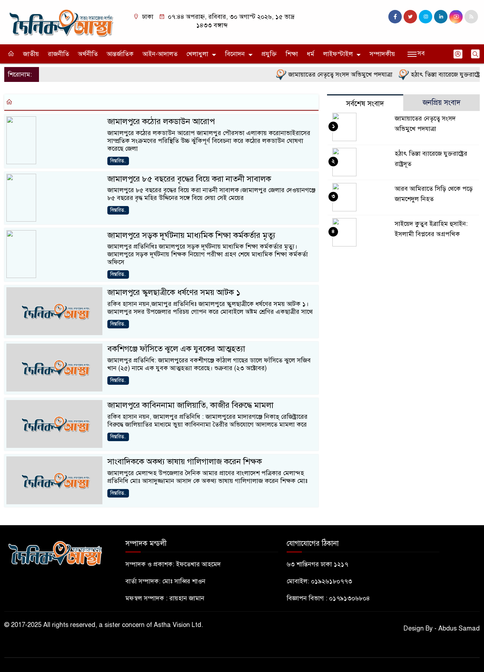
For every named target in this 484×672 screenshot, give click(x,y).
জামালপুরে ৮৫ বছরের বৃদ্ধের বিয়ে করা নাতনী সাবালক (189, 179)
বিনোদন (235, 54)
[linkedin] (441, 16)
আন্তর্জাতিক (120, 54)
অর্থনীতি (88, 54)
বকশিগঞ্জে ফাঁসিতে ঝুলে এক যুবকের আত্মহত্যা (176, 349)
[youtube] (456, 16)
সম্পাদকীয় (382, 54)
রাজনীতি (58, 54)
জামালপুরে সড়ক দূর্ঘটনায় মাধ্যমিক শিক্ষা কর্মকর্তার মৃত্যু (191, 235)
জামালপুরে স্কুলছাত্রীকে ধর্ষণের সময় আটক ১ (174, 292)
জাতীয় (31, 54)
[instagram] (425, 16)
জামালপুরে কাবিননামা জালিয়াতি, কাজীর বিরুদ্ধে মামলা (190, 405)
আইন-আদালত (160, 54)
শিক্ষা (292, 54)
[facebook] (395, 16)
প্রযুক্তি (269, 54)
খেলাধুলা (197, 54)
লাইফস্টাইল (338, 54)
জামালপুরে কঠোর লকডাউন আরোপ (161, 121)
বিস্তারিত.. (118, 161)
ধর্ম (310, 54)
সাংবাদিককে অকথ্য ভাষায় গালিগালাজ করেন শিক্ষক (184, 461)
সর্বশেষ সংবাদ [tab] (365, 103)
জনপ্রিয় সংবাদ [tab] (442, 102)
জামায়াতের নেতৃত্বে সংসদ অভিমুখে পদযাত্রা (331, 74)
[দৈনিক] (60, 22)
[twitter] (410, 16)
